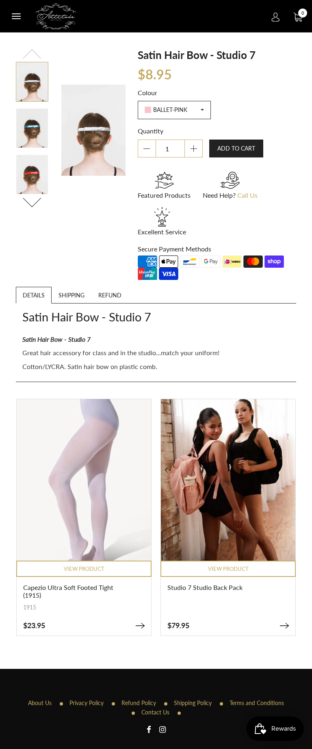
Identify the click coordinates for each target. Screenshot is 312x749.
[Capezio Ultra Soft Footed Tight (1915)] (140, 625)
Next (32, 201)
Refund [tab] (109, 295)
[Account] (275, 16)
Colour (147, 92)
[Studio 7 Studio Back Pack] (284, 625)
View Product (84, 569)
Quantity (150, 131)
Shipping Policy (193, 702)
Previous (32, 55)
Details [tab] (34, 295)
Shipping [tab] (71, 295)
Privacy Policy (86, 702)
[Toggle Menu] (16, 16)
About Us (40, 702)
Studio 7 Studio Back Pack (205, 587)
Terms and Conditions (257, 702)
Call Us (247, 195)
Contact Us (155, 712)
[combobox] (174, 110)
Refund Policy (138, 702)
